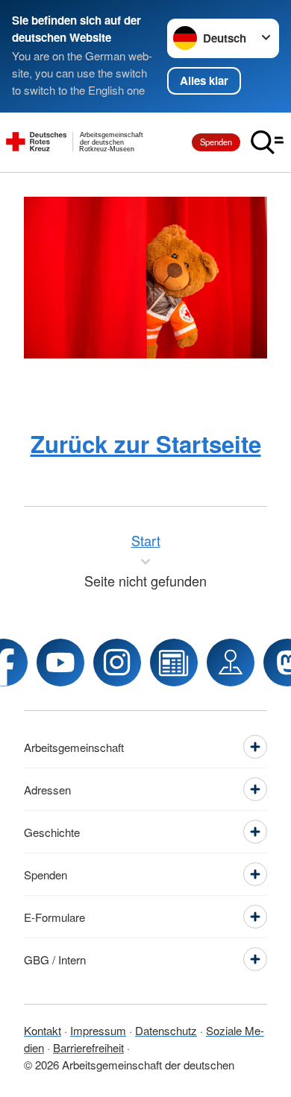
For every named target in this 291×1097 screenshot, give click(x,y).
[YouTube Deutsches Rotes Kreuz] (60, 662)
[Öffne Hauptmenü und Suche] (267, 142)
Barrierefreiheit (88, 1047)
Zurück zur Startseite (146, 444)
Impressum (98, 1030)
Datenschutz (166, 1030)
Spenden (216, 142)
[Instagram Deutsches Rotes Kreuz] (117, 662)
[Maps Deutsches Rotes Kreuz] (230, 662)
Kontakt (42, 1030)
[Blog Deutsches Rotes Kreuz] (174, 662)
